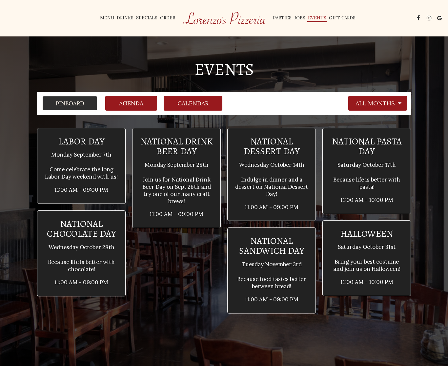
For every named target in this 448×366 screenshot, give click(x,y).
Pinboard (63, 103)
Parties (282, 18)
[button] (81, 166)
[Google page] (439, 18)
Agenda (124, 103)
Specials (146, 18)
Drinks (125, 18)
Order (167, 18)
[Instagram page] (429, 18)
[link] (224, 18)
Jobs (299, 18)
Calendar (186, 103)
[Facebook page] (418, 18)
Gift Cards (342, 18)
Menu (107, 18)
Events (317, 18)
